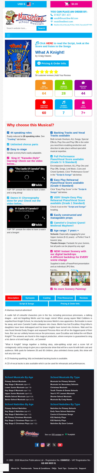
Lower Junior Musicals (18, 387)
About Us (15, 468)
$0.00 (73, 3)
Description (13, 298)
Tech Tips (62, 468)
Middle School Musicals (19, 396)
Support (82, 468)
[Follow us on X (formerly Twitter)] (54, 445)
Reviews (84, 298)
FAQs (54, 468)
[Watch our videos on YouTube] (60, 445)
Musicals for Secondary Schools (64, 384)
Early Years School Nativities (62, 411)
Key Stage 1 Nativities (18, 411)
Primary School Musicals (15, 381)
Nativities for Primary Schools (63, 408)
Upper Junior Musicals (18, 393)
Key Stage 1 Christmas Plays (20, 420)
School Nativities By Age (19, 404)
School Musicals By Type (65, 377)
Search (41, 28)
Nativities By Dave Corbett (61, 423)
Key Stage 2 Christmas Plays (21, 423)
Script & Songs (26, 304)
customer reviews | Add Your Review (53, 75)
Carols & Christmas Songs (61, 414)
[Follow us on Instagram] (42, 445)
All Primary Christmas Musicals (18, 417)
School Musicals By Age (19, 377)
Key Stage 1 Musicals (17, 384)
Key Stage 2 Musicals (18, 390)
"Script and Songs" (77, 207)
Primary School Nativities (16, 408)
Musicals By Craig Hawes (61, 399)
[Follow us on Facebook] (37, 445)
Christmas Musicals (58, 387)
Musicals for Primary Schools (63, 381)
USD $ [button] (22, 4)
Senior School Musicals (19, 399)
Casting (47, 298)
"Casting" (11, 139)
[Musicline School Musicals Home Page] (26, 17)
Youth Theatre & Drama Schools (64, 390)
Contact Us (73, 468)
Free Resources (65, 298)
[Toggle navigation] (8, 35)
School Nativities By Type (65, 404)
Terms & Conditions (41, 468)
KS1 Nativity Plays (58, 417)
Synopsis (30, 298)
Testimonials (26, 468)
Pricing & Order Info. (54, 63)
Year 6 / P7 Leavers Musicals (62, 393)
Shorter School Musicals (60, 396)
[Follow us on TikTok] (48, 445)
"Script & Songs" (64, 175)
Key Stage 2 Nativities (18, 414)
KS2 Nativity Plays (58, 420)
